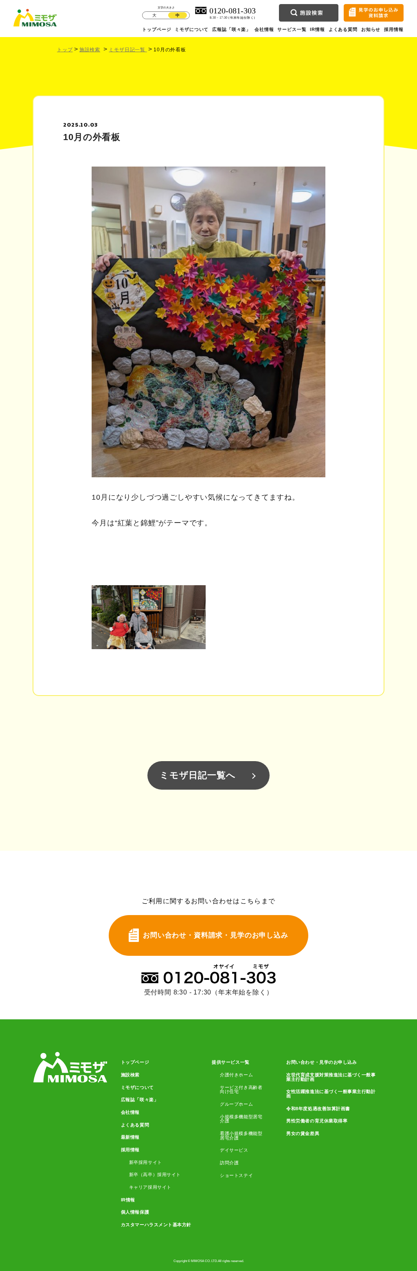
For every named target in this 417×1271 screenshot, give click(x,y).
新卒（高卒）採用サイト (155, 1174)
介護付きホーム (236, 1075)
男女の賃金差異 (302, 1133)
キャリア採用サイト (150, 1187)
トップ (64, 50)
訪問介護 (229, 1163)
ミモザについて (191, 29)
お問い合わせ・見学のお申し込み (321, 1062)
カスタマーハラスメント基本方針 (156, 1225)
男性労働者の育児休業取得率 (316, 1121)
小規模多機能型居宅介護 (241, 1119)
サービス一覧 (291, 29)
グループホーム (236, 1104)
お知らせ (370, 29)
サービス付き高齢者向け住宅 (241, 1089)
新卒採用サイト (145, 1162)
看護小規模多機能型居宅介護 (241, 1135)
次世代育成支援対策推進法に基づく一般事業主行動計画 (330, 1077)
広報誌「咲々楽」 (231, 29)
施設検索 (89, 50)
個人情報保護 (135, 1212)
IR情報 (317, 29)
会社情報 (264, 29)
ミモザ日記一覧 (128, 50)
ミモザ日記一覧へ (197, 775)
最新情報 (130, 1137)
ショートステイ (236, 1175)
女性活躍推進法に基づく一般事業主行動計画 (330, 1093)
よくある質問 (343, 29)
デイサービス (234, 1150)
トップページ (156, 29)
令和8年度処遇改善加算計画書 (318, 1108)
